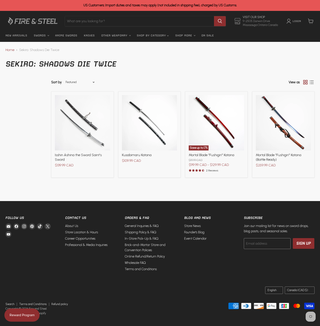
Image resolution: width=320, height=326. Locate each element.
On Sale (207, 35)
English (272, 290)
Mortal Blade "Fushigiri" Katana (211, 155)
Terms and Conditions (141, 269)
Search (9, 304)
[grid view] (305, 82)
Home (9, 50)
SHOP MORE (184, 35)
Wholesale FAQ (135, 263)
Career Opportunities (80, 239)
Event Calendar (195, 239)
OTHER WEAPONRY (114, 35)
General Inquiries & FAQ (142, 226)
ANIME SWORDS (66, 35)
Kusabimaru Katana (137, 155)
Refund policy (59, 304)
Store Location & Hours (81, 232)
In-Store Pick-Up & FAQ (141, 239)
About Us (71, 226)
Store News (192, 226)
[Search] (220, 21)
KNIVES (89, 35)
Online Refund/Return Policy (145, 256)
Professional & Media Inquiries (86, 245)
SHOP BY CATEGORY (152, 35)
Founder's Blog (194, 232)
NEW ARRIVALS (16, 35)
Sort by (56, 82)
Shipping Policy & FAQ (140, 232)
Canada (297, 290)
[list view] (311, 82)
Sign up (303, 243)
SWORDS (40, 35)
